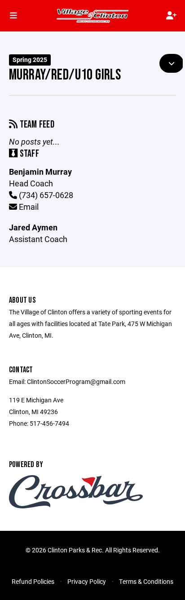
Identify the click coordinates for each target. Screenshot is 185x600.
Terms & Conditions (146, 581)
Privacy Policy (86, 581)
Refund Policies (33, 581)
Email (28, 206)
